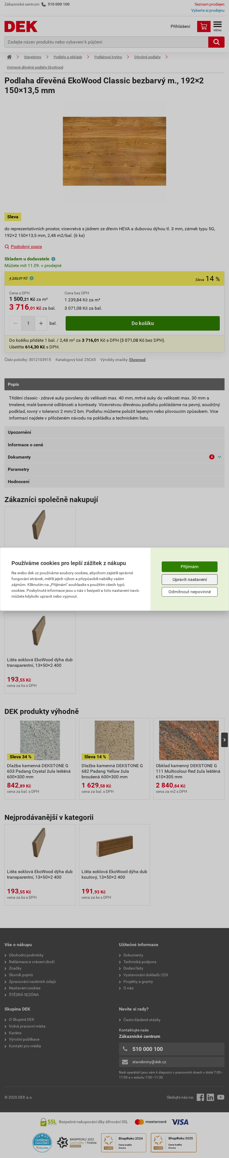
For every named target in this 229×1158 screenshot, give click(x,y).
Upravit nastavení (190, 579)
